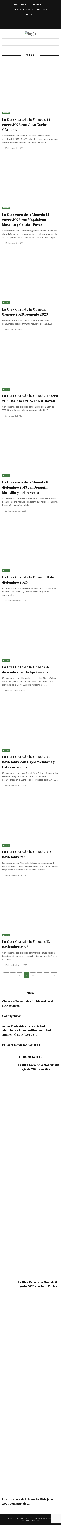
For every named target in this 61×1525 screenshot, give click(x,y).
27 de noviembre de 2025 (16, 785)
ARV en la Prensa (23, 9)
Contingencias (11, 1016)
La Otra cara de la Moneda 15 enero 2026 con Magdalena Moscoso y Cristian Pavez (25, 219)
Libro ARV (41, 9)
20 (54, 975)
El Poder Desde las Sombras (21, 1045)
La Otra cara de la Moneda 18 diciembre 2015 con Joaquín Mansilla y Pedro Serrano (25, 487)
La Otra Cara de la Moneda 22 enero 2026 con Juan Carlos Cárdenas (26, 124)
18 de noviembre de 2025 (16, 965)
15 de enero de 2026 (14, 243)
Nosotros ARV (21, 4)
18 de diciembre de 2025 (16, 511)
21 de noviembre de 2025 (16, 875)
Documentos (39, 4)
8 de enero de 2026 (13, 329)
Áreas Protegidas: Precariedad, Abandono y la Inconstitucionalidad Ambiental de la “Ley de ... (26, 1030)
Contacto (30, 14)
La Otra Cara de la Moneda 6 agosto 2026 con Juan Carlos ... (37, 1286)
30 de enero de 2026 (14, 148)
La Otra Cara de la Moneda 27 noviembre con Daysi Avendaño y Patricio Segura (28, 761)
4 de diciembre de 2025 (15, 690)
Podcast (6, 113)
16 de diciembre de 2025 (16, 600)
